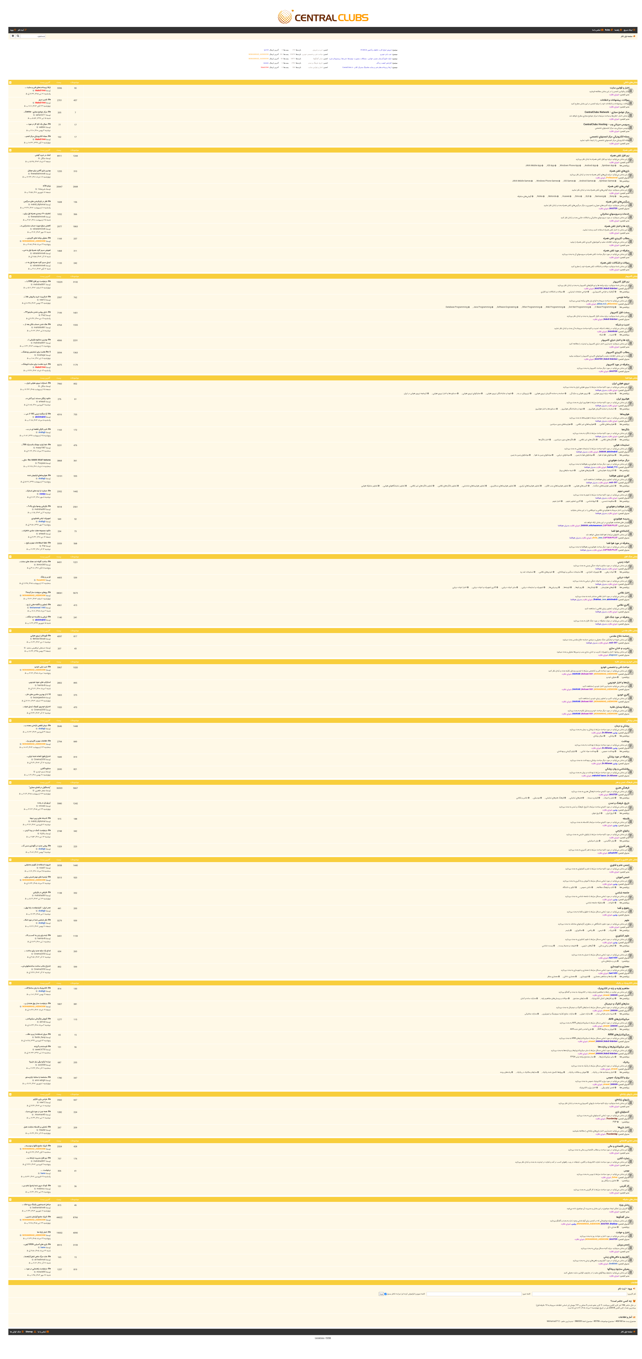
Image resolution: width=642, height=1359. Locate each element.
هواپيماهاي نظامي (606, 424)
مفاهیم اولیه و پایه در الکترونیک (613, 988)
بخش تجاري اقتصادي (628, 1141)
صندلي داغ (612, 1227)
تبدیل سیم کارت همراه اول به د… (38, 262)
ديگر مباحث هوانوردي (618, 460)
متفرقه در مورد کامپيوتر (617, 365)
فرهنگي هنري (622, 788)
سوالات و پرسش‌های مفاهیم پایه (554, 998)
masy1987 (41, 447)
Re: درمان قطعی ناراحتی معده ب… (37, 725)
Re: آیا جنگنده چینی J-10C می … (37, 413)
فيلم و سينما (592, 797)
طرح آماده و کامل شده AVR (581, 1029)
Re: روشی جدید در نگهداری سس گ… (36, 845)
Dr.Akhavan (607, 732)
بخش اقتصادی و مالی (618, 1146)
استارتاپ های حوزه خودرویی (40, 682)
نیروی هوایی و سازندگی (579, 393)
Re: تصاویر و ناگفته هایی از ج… (38, 604)
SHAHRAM (612, 331)
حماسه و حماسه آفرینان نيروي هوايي (549, 393)
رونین (615, 732)
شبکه (601, 334)
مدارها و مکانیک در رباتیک (526, 1072)
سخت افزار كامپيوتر (619, 313)
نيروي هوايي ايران (620, 383)
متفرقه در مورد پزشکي (618, 757)
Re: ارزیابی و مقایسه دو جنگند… (38, 616)
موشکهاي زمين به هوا (542, 455)
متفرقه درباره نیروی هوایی (604, 393)
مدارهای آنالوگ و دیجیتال (616, 1004)
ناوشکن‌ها (591, 587)
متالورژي (578, 930)
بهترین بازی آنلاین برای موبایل (39, 170)
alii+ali (43, 1022)
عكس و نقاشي (521, 797)
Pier (44, 546)
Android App (590, 165)
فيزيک (611, 930)
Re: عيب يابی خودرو (43, 666)
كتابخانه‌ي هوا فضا (620, 531)
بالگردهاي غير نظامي (587, 439)
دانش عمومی (585, 887)
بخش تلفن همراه (630, 150)
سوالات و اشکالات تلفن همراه (614, 263)
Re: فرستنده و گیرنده (42, 1046)
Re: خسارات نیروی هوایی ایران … (37, 383)
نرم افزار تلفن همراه (619, 156)
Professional (611, 177)
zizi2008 (42, 1065)
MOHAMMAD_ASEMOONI (34, 241)
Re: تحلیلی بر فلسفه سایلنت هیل (37, 1126)
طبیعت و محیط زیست (567, 945)
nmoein (42, 806)
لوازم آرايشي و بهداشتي (566, 751)
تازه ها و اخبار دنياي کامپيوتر (615, 340)
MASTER (613, 208)
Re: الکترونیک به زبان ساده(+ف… (37, 988)
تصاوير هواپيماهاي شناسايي (473, 485)
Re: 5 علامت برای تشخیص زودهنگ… (36, 352)
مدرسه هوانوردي (621, 519)
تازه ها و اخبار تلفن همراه (617, 226)
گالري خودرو (623, 695)
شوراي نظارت (614, 94)
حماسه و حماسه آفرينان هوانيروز (601, 408)
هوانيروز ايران (622, 399)
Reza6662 (41, 580)
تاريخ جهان (596, 813)
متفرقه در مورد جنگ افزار (617, 617)
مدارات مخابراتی (531, 1013)
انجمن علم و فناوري (619, 865)
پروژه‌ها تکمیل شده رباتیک (552, 1072)
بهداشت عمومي (608, 751)
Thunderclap (611, 1118)
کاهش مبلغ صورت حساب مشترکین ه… (35, 225)
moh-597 (613, 482)
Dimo (577, 196)
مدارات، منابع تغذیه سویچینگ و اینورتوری (558, 1013)
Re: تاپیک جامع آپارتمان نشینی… (38, 1216)
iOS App (550, 165)
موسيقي (536, 797)
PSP (615, 1121)
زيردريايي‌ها (553, 587)
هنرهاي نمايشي (575, 797)
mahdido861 (40, 327)
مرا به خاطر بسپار (393, 1293)
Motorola (552, 196)
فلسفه (626, 819)
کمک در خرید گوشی (43, 155)
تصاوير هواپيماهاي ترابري (529, 485)
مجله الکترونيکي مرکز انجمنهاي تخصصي (609, 137)
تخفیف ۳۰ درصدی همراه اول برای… (37, 213)
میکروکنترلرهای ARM (618, 1035)
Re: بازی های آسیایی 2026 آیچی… (37, 1244)
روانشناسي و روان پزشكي (617, 769)
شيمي (600, 930)
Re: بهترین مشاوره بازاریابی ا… (39, 339)
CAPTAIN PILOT (610, 525)
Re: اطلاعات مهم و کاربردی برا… (38, 740)
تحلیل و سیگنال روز (609, 1180)
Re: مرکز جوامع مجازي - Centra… (37, 111)
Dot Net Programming (578, 307)
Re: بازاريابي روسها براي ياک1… (38, 506)
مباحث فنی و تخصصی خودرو (615, 667)
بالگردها (625, 430)
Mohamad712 (553, 1321)
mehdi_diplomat (38, 204)
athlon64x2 (612, 303)
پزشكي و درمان (622, 726)
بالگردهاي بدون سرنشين (564, 439)
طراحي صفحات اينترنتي (577, 291)
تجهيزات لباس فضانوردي (41, 518)
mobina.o (41, 1188)
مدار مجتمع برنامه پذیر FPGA (582, 1056)
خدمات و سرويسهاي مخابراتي (614, 214)
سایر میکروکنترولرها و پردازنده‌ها (613, 1047)
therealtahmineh (38, 173)
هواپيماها (624, 414)
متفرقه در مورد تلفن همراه (616, 251)
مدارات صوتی (585, 1013)
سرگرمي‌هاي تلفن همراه (617, 202)
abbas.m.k (601, 303)
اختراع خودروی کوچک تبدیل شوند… (37, 706)
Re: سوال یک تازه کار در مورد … (38, 124)
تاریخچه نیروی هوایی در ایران (415, 393)
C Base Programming (604, 307)
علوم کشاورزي (622, 936)
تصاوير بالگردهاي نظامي (447, 485)
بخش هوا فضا (631, 378)
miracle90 (41, 1272)
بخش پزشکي (631, 720)
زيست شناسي (547, 945)
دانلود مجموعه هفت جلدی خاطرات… (36, 530)
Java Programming (482, 307)
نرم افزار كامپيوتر (621, 282)
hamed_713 (612, 467)
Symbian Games (606, 181)
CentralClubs (319, 1338)
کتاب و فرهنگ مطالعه (605, 887)
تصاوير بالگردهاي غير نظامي (421, 485)
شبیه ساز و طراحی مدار (605, 1013)
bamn (43, 1173)
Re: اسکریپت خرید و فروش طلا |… (37, 296)
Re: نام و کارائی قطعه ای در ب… (38, 429)
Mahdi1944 (40, 90)
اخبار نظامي (623, 593)
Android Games (586, 181)
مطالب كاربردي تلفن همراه (616, 238)
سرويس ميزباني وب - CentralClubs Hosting (606, 124)
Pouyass (42, 463)
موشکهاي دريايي (563, 455)
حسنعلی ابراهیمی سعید (36, 647)
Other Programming (531, 307)
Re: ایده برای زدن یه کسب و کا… (38, 935)
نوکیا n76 (47, 186)
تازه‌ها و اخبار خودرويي (618, 683)
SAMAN (602, 451)
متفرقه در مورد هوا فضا (618, 543)
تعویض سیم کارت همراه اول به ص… (36, 250)
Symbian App (608, 165)
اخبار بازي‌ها (623, 1127)
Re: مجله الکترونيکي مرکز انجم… (38, 136)
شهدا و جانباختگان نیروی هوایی (498, 393)
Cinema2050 (40, 709)
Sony (611, 196)
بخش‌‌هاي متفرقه (630, 1199)
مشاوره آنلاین (45, 768)
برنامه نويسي (623, 297)
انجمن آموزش (622, 877)
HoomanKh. (40, 1114)
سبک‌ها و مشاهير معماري (603, 976)
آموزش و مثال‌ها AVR (605, 1029)
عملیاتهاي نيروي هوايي (471, 393)
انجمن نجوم (623, 491)
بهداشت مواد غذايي (588, 751)
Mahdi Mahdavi (610, 288)
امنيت (611, 334)
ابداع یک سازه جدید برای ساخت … (37, 950)
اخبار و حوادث (622, 1233)
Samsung (599, 196)
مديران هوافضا (601, 390)
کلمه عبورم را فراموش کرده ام (413, 1293)
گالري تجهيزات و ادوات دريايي (484, 587)
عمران (626, 951)
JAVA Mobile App (533, 165)
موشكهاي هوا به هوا (606, 455)
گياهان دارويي (587, 945)
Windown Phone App (569, 165)
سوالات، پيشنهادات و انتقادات (614, 100)
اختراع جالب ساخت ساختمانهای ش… (36, 966)
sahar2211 (41, 115)
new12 (43, 299)
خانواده (611, 902)
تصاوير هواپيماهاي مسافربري (502, 485)
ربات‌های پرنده (505, 1072)
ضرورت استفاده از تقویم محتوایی (38, 864)
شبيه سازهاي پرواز (566, 470)
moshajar (41, 355)
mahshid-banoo (599, 775)
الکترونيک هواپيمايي (605, 470)
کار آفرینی (624, 1186)
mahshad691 (39, 284)
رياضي (590, 930)
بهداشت (625, 741)
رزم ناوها (578, 587)
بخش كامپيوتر (631, 276)
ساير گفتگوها (622, 1217)
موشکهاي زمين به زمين (520, 455)
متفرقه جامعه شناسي (594, 902)
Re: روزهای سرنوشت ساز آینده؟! (38, 592)
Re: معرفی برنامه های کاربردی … (38, 238)
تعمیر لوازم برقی (607, 1087)
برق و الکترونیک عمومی (617, 1078)
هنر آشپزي (624, 846)
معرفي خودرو (611, 677)
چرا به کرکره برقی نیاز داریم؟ (40, 1061)
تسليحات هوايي (621, 445)
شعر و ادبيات (608, 797)
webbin (42, 127)
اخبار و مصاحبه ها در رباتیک (603, 1072)
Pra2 (43, 315)
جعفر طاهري (40, 790)
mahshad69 (40, 509)
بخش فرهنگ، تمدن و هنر (626, 782)
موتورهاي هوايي (585, 470)
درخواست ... (46, 1170)
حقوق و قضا (623, 908)
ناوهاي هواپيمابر (607, 587)
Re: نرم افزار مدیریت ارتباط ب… (38, 1158)
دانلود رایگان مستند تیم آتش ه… (38, 398)
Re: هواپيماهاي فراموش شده (39, 475)
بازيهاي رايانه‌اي (622, 1100)
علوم (627, 920)
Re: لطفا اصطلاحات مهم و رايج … (37, 542)
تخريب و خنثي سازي (619, 648)
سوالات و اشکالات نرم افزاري (552, 291)
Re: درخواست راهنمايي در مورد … (37, 1268)
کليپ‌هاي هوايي (580, 485)
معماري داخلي (569, 976)
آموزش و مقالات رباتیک (577, 1072)
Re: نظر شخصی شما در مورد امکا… (37, 920)
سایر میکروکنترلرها (606, 1056)
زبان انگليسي (609, 840)
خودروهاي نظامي (545, 572)
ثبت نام (622, 1289)
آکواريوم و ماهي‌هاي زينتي (616, 1257)
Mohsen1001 (587, 674)
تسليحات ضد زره (526, 572)
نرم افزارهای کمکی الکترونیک (602, 998)
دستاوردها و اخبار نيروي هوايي (444, 393)
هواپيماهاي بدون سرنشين (560, 424)
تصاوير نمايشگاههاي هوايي (394, 485)
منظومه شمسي (608, 501)
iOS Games (568, 181)
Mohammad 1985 (38, 607)
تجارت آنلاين (623, 1158)
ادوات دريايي (623, 577)
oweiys (42, 494)
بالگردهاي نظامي (607, 439)
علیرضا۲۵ (42, 189)
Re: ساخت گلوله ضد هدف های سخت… (35, 561)
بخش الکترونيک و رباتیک (626, 983)
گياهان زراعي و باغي (606, 945)
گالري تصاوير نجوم (573, 501)
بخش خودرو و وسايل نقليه (626, 662)
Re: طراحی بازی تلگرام (42, 1099)
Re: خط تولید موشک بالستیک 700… (36, 444)
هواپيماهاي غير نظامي (585, 424)
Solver (614, 1177)
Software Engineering (506, 307)
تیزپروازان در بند (523, 393)
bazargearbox (39, 697)
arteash (42, 401)
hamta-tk (41, 685)
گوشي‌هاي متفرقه (524, 196)
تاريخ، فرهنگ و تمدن (618, 803)
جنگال (43, 158)
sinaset (606, 995)
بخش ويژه (624, 1205)
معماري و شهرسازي (620, 967)
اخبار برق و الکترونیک (587, 1087)
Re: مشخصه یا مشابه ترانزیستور (38, 1077)
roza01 (42, 867)
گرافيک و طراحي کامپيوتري (603, 291)
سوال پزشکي (598, 735)
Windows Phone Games (547, 181)
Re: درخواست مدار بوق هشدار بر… (37, 1003)
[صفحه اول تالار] (323, 16)
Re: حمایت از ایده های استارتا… (38, 490)
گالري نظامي (623, 605)
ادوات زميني (623, 562)
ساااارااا (43, 833)
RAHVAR (576, 674)
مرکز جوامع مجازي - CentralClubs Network (607, 112)
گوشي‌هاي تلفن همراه (618, 186)
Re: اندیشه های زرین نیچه (40, 818)
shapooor (613, 655)
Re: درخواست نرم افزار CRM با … (38, 281)
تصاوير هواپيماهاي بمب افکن (557, 485)
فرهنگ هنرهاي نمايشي (554, 797)
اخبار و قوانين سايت (619, 88)
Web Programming (554, 307)
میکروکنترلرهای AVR (619, 1019)
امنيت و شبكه (622, 325)
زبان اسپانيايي (592, 840)
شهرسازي (584, 976)
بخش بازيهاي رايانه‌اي (628, 1094)
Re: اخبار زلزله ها (44, 1232)
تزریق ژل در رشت (44, 802)
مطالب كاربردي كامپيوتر (617, 352)
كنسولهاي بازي (622, 1112)
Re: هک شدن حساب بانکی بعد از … (37, 324)
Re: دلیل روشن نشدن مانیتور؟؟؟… (37, 312)
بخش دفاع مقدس (629, 630)
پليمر (567, 930)
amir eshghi (40, 1080)
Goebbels (613, 1263)
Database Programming (457, 307)
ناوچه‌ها (566, 587)
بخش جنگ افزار (630, 556)
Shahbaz (597, 599)
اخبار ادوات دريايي (459, 587)
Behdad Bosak (39, 638)
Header (42, 1130)
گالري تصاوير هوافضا (619, 476)
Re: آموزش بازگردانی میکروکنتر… (38, 1018)
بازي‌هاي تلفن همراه (619, 171)
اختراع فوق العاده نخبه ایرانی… (39, 756)
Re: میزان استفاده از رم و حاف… (38, 1034)
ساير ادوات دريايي (508, 587)
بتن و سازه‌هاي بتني (609, 961)
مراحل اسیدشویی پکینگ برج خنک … (36, 1204)
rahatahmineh (39, 229)
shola (594, 537)
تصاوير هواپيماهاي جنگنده (603, 485)
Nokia (540, 196)
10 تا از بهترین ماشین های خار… (38, 694)
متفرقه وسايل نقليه (619, 707)
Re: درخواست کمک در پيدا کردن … (37, 830)
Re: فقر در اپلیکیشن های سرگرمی (37, 201)
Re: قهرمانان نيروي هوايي (40, 635)
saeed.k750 (40, 1049)
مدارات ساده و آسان (528, 998)
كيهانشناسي (591, 501)
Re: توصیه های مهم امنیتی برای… (37, 877)
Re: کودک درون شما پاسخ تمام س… (36, 1185)
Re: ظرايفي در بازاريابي (42, 892)
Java (600, 537)
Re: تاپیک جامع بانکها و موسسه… (37, 1145)
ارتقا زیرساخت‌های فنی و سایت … (38, 87)
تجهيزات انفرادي (593, 572)
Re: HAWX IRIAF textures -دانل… (36, 460)
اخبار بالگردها (544, 439)
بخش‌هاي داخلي (630, 82)
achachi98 (612, 853)
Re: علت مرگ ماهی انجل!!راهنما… (37, 1256)
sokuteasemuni (595, 525)
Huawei (565, 196)
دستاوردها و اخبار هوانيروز (545, 408)
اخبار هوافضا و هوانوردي (617, 507)
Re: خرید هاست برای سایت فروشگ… (36, 364)
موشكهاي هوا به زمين (584, 455)
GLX (587, 196)
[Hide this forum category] (10, 82)
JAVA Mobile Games (521, 181)
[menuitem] (619, 30)
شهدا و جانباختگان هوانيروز (572, 408)
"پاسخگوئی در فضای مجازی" (40, 787)
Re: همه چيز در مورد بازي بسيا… (38, 1111)
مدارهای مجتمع (579, 998)
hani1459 (613, 957)
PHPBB (328, 1338)
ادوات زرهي (609, 572)
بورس (626, 1171)
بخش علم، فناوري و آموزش (625, 859)
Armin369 (41, 564)
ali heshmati (40, 1259)
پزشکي (611, 735)
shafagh (42, 432)
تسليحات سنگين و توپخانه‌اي (569, 572)
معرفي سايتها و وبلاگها (618, 1269)
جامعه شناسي (622, 893)
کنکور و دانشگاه (569, 887)
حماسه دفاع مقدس (619, 636)
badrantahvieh (39, 1207)
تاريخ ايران (610, 813)
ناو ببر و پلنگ (46, 577)
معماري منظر (552, 976)
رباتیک (626, 1062)
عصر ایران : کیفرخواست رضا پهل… (37, 907)
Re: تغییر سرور (45, 99)
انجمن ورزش (623, 1245)
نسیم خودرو (41, 771)
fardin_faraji (40, 1037)
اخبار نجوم (557, 501)
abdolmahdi (40, 417)
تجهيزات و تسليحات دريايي (532, 587)
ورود (630, 1289)
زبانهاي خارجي (622, 831)
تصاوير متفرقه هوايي (369, 485)
